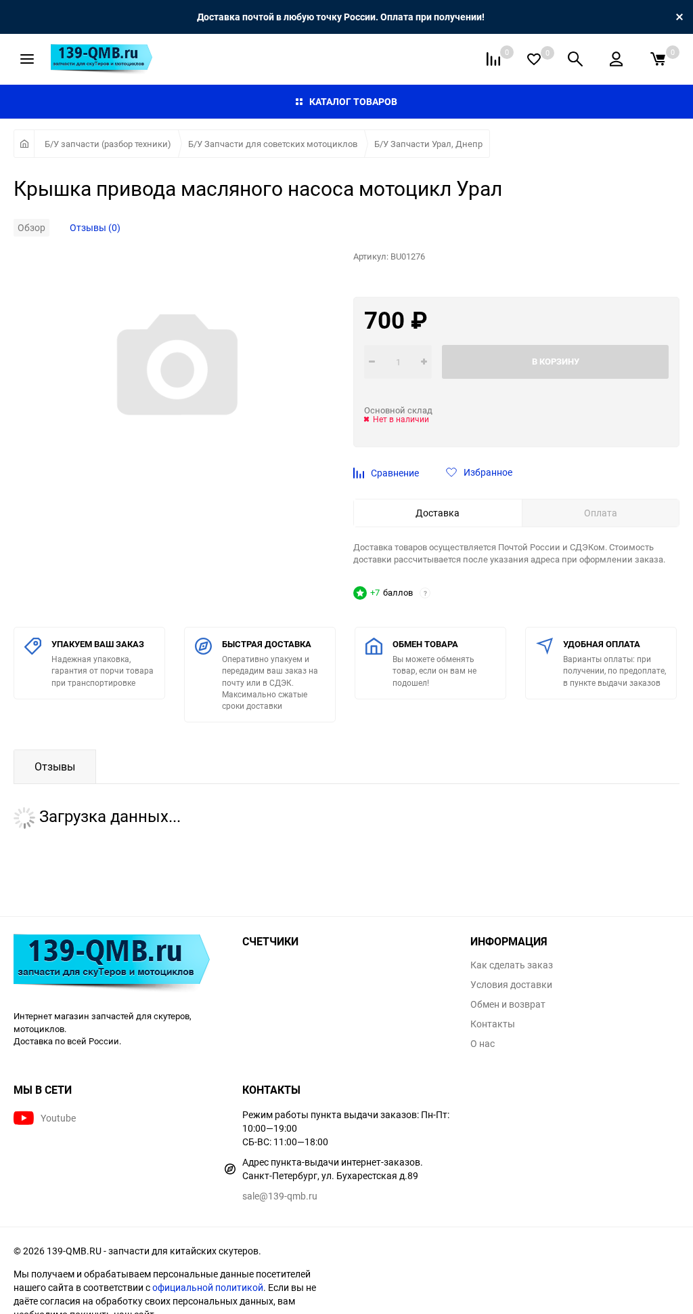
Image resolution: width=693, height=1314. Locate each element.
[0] (658, 59)
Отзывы (55, 766)
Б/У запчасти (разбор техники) (108, 144)
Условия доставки (511, 984)
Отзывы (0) (95, 227)
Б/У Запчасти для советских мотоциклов (272, 144)
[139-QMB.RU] (118, 965)
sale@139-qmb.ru (279, 1195)
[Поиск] (575, 59)
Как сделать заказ (511, 965)
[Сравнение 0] (493, 59)
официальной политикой (207, 1287)
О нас (482, 1043)
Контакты (492, 1024)
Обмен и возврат (507, 1004)
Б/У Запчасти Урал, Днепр (428, 144)
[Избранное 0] (534, 59)
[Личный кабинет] (616, 59)
